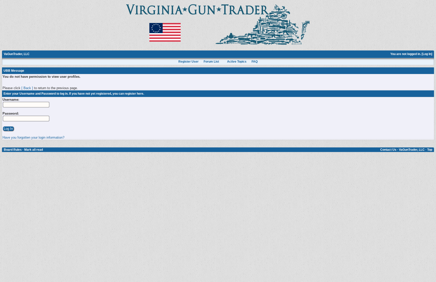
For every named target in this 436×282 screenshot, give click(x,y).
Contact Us (388, 149)
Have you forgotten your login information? (33, 137)
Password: (11, 113)
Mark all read (33, 149)
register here (134, 93)
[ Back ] (27, 88)
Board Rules (13, 149)
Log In (427, 54)
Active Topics (237, 61)
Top (429, 149)
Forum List (211, 61)
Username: (11, 99)
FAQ (255, 61)
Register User (188, 61)
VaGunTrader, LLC (17, 54)
